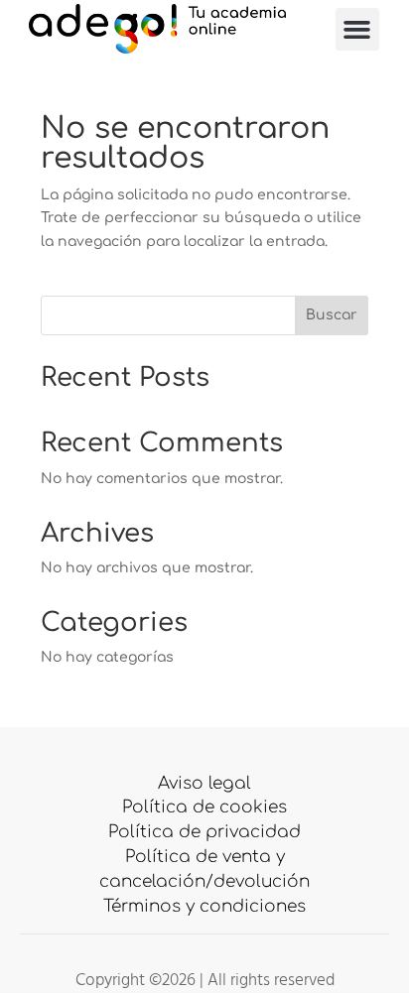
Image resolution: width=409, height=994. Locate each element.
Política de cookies (204, 807)
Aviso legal (204, 783)
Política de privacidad (204, 831)
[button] (357, 30)
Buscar (331, 315)
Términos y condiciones (204, 906)
